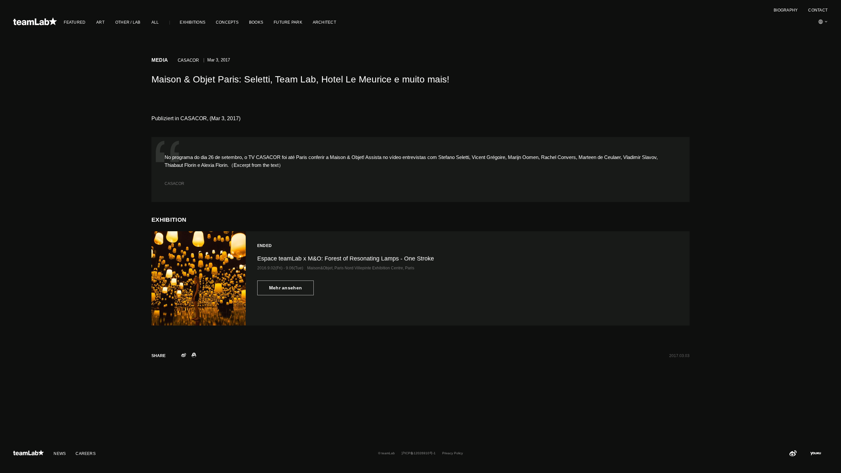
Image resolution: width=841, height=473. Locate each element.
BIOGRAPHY (786, 10)
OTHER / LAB (128, 22)
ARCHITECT (324, 22)
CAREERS (86, 453)
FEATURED (74, 22)
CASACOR (174, 183)
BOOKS (256, 22)
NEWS (60, 453)
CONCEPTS (227, 22)
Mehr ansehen (285, 287)
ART (100, 22)
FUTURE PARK (288, 22)
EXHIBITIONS (192, 22)
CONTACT (818, 10)
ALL (155, 22)
